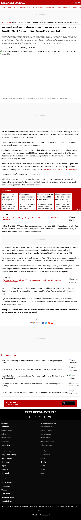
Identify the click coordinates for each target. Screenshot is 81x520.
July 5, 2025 (36, 174)
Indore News (5, 434)
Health (42, 466)
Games (58, 7)
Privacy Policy (44, 506)
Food (42, 473)
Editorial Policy (15, 506)
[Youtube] (52, 323)
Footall (42, 458)
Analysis (4, 423)
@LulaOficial (49, 169)
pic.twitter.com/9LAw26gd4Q (66, 169)
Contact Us (54, 506)
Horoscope (5, 462)
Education (5, 445)
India (75, 7)
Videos (4, 490)
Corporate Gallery (8, 455)
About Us (5, 506)
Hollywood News (46, 430)
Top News (5, 479)
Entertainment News (48, 423)
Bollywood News (46, 427)
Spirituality (5, 473)
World (9, 22)
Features (67, 7)
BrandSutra (6, 451)
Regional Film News (47, 441)
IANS (2, 48)
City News (5, 427)
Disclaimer (33, 506)
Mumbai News (12, 7)
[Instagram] (49, 323)
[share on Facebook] (31, 417)
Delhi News (5, 441)
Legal (3, 466)
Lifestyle (43, 462)
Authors (40, 510)
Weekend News (7, 497)
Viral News (5, 494)
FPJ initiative (6, 458)
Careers (25, 506)
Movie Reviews (45, 434)
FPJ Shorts (25, 7)
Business (50, 7)
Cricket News (45, 455)
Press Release (7, 501)
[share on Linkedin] (40, 417)
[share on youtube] (49, 417)
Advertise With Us (66, 506)
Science (4, 469)
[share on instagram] (44, 417)
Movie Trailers (45, 438)
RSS (76, 506)
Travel (42, 469)
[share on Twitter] (35, 417)
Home (3, 7)
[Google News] (34, 323)
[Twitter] (46, 323)
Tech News (5, 486)
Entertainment (38, 7)
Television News (46, 445)
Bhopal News (6, 438)
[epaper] (76, 2)
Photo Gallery (7, 483)
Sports (43, 451)
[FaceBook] (43, 323)
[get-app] (79, 2)
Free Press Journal (13, 3)
